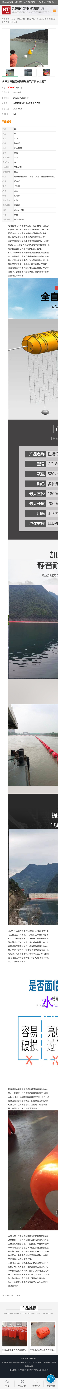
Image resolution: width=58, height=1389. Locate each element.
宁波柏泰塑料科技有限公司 (44, 1362)
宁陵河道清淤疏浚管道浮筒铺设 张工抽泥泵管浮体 (23, 1350)
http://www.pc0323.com (11, 1296)
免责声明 (30, 1370)
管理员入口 (38, 1370)
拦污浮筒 (31, 19)
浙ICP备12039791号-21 (26, 1362)
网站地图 (45, 1370)
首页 (13, 19)
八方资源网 (22, 1370)
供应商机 (21, 19)
